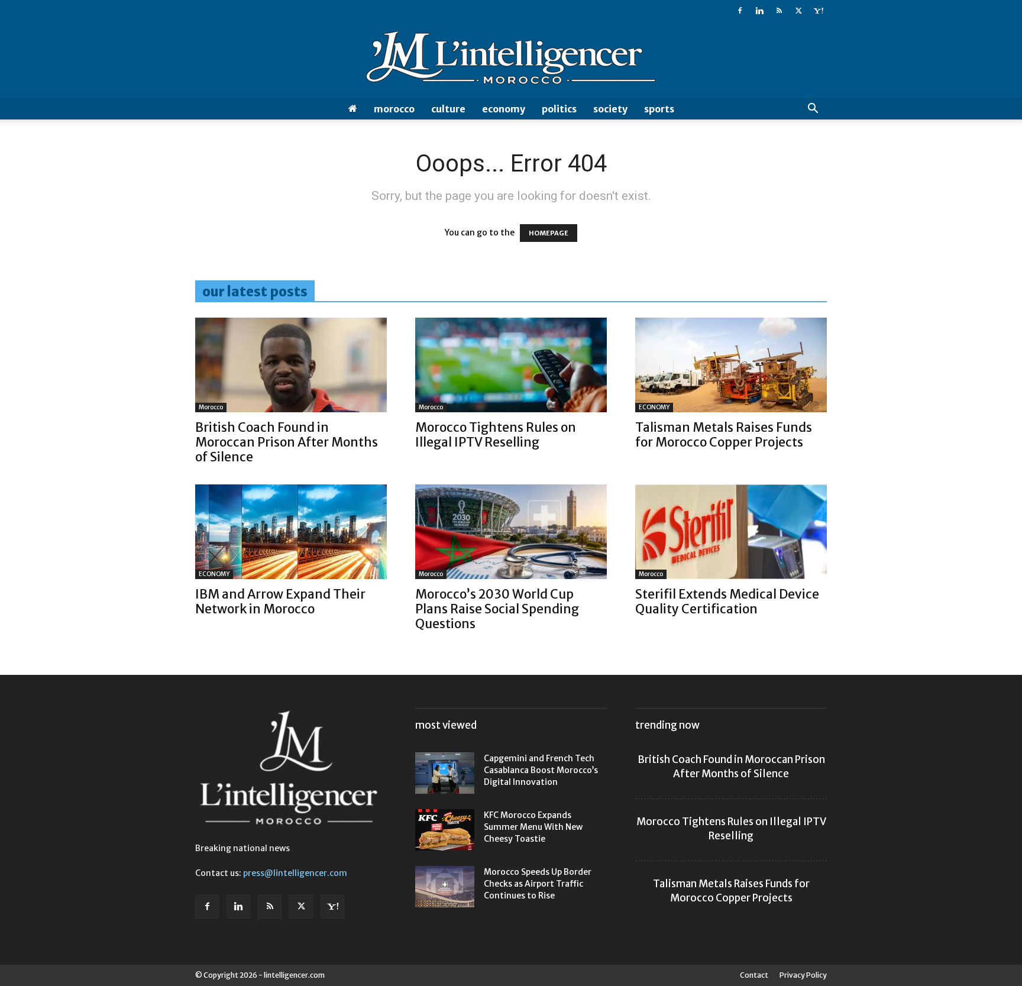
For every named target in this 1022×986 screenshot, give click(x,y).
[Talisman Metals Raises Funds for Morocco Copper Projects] (731, 365)
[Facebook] (740, 10)
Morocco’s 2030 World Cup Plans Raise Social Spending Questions (497, 609)
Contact (754, 975)
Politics (559, 109)
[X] (798, 10)
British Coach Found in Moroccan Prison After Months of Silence (286, 442)
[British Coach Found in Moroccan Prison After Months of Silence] (291, 365)
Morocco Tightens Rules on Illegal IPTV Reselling (495, 434)
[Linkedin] (759, 10)
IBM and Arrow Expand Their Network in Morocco (280, 601)
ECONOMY (503, 109)
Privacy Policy (803, 975)
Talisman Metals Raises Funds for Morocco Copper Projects (723, 434)
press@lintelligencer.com (295, 873)
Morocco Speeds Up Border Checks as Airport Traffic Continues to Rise (537, 884)
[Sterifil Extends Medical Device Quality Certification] (731, 531)
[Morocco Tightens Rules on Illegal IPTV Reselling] (511, 365)
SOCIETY (610, 109)
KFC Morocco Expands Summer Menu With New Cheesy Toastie (533, 827)
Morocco (394, 109)
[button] (812, 109)
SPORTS (659, 109)
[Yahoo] (818, 10)
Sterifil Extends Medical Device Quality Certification (727, 601)
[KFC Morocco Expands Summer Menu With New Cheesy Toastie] (444, 830)
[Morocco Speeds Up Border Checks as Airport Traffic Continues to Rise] (444, 886)
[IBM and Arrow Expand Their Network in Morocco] (291, 531)
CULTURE (448, 109)
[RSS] (779, 10)
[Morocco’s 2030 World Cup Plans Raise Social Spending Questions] (511, 531)
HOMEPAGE (548, 233)
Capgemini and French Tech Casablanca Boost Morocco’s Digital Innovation (541, 770)
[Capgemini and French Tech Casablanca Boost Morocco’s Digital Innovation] (444, 773)
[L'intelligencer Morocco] (511, 60)
